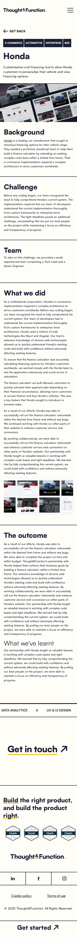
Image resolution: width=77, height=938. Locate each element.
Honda (8, 140)
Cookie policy (21, 896)
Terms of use (56, 896)
